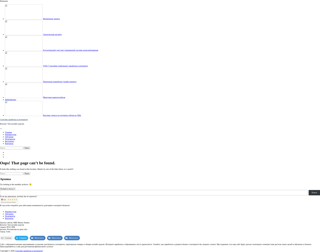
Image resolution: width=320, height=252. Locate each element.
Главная (8, 132)
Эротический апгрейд (52, 34)
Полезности (10, 139)
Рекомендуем (10, 134)
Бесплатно (9, 141)
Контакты (9, 143)
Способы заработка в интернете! (14, 120)
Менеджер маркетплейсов (54, 97)
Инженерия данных (51, 19)
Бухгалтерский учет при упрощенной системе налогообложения (70, 50)
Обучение (9, 137)
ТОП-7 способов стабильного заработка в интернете (65, 66)
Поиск (314, 192)
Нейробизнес (10, 100)
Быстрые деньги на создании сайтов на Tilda (62, 115)
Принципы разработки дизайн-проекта (59, 82)
